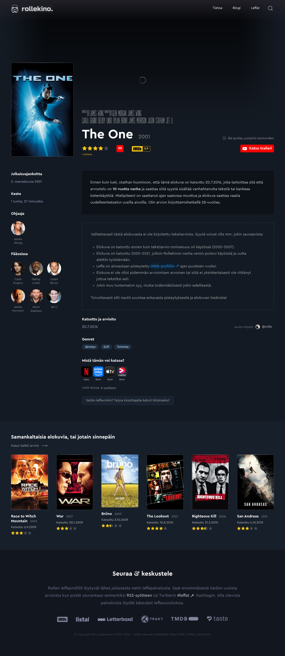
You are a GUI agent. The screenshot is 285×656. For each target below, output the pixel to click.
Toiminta (123, 346)
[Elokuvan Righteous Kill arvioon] (210, 493)
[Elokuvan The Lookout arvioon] (165, 493)
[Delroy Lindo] (36, 273)
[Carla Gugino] (18, 273)
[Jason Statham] (36, 301)
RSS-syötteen (139, 595)
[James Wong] (18, 233)
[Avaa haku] (270, 8)
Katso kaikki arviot (25, 445)
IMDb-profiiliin (163, 266)
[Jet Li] (54, 301)
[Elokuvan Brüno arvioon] (119, 492)
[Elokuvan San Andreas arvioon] (255, 493)
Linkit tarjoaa (90, 387)
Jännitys (90, 346)
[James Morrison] (18, 301)
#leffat (183, 595)
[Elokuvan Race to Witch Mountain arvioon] (29, 495)
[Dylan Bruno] (54, 273)
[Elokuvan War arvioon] (74, 493)
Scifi (106, 346)
